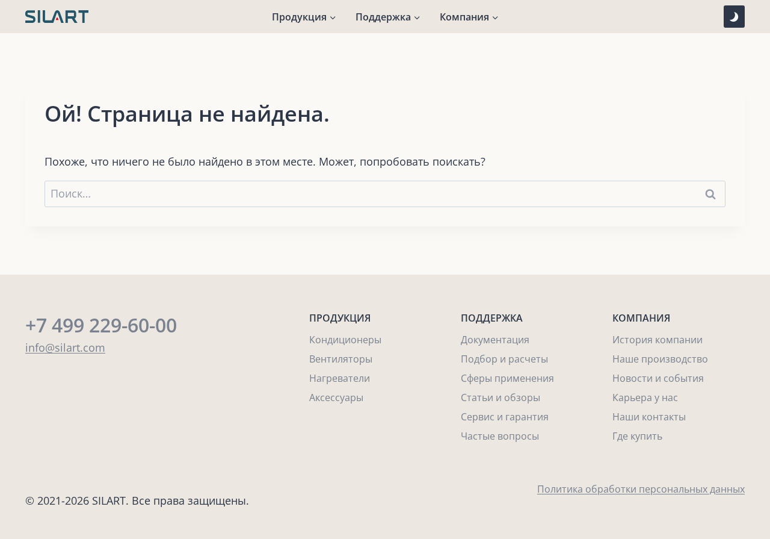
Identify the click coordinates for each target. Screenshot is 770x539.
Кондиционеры (345, 339)
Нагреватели (339, 378)
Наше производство (660, 359)
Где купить (637, 436)
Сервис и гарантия (505, 416)
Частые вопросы (500, 436)
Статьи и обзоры (500, 397)
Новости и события (658, 378)
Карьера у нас (645, 397)
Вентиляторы (340, 359)
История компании (657, 339)
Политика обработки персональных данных (641, 489)
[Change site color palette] (734, 16)
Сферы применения (507, 378)
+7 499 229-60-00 (101, 325)
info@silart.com (65, 347)
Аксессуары (336, 397)
